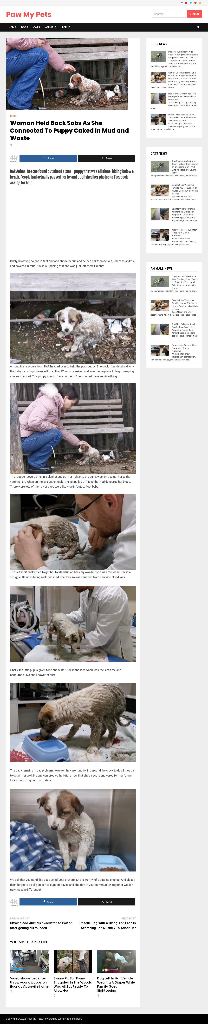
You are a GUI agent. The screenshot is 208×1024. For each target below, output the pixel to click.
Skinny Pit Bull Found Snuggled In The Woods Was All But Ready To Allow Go (73, 984)
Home (12, 27)
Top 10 (66, 27)
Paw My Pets (28, 14)
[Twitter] (191, 2)
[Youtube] (186, 2)
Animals (51, 27)
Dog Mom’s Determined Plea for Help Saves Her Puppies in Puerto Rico (182, 96)
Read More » (175, 66)
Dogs (24, 27)
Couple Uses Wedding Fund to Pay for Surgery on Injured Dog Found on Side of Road (182, 75)
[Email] (200, 2)
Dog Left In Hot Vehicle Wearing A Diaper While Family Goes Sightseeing (116, 984)
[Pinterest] (196, 2)
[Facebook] (182, 2)
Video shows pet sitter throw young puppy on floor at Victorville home (29, 982)
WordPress (64, 1018)
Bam (78, 1018)
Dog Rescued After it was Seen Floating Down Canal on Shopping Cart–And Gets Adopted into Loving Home (183, 56)
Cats (36, 27)
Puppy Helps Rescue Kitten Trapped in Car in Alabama (182, 116)
